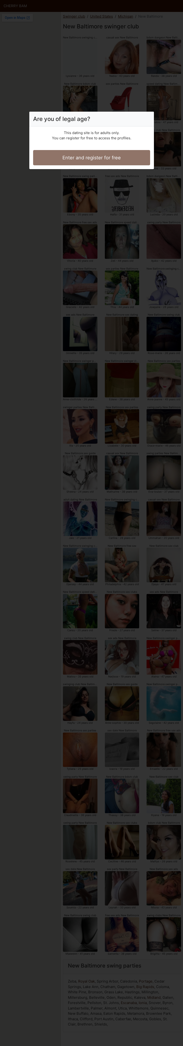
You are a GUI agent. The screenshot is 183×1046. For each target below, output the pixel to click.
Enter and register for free (91, 158)
